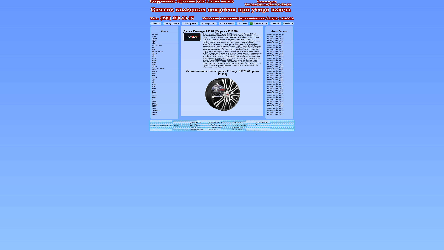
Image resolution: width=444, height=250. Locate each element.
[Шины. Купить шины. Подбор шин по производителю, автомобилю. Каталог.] (190, 23)
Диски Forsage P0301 (275, 46)
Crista (154, 109)
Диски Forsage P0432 (275, 72)
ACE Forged (156, 44)
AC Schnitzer (157, 46)
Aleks (154, 59)
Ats (153, 83)
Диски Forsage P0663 (275, 110)
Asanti (154, 77)
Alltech (154, 62)
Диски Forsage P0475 (275, 86)
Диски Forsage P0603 (275, 90)
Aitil (153, 49)
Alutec (154, 66)
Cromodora (156, 110)
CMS (154, 107)
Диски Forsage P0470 (275, 83)
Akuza (154, 53)
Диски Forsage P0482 (275, 88)
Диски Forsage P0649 (275, 103)
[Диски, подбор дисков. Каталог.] (171, 23)
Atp (153, 81)
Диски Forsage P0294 (275, 44)
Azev (154, 88)
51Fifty (154, 40)
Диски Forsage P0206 (275, 38)
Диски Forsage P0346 (275, 55)
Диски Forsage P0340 (275, 51)
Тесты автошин (237, 129)
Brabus (154, 96)
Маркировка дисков (196, 129)
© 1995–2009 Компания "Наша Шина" (164, 126)
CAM (154, 101)
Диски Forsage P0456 (275, 79)
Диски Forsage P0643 (275, 101)
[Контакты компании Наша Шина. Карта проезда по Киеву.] (288, 23)
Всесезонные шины (238, 124)
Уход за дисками (213, 124)
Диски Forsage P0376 (275, 60)
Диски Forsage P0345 (275, 53)
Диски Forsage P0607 (275, 92)
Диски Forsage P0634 (275, 99)
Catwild (154, 105)
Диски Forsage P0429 (275, 70)
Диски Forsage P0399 (275, 64)
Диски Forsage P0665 (275, 112)
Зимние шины (213, 129)
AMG (154, 70)
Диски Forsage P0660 (275, 109)
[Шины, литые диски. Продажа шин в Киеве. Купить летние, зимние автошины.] (156, 23)
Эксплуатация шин (261, 122)
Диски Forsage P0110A (275, 35)
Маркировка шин (237, 127)
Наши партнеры (195, 122)
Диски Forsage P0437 (275, 73)
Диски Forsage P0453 (275, 77)
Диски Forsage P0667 (275, 114)
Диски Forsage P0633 (275, 97)
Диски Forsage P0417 (275, 68)
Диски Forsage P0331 (275, 49)
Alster (154, 64)
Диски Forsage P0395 (275, 62)
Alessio (154, 60)
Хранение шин (260, 124)
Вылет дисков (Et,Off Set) (216, 122)
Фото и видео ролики (215, 127)
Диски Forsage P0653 (275, 105)
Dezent (154, 114)
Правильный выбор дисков (217, 125)
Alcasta (154, 57)
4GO (154, 36)
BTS (153, 99)
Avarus (154, 85)
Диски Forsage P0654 (275, 107)
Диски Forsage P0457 (275, 81)
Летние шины (236, 122)
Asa (153, 75)
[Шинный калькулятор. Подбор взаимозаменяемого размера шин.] (208, 23)
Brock (154, 97)
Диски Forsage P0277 (275, 42)
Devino (154, 112)
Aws (153, 86)
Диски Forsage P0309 (275, 47)
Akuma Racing (157, 51)
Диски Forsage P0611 (275, 94)
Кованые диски (195, 125)
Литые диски (194, 124)
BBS (153, 90)
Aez (153, 47)
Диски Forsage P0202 (275, 36)
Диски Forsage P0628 (275, 96)
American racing (158, 68)
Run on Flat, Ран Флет (239, 125)
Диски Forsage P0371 (275, 57)
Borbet (154, 94)
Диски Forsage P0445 (275, 75)
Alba (153, 55)
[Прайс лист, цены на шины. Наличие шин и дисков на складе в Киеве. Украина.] (259, 23)
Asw (153, 79)
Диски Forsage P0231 (275, 40)
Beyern (154, 92)
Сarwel (154, 103)
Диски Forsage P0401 (275, 66)
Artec (154, 73)
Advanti (155, 35)
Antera (154, 72)
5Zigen (154, 38)
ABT (153, 42)
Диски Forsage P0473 (275, 85)
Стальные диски (195, 127)
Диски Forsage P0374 (275, 59)
